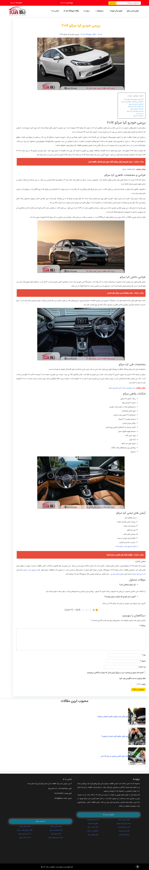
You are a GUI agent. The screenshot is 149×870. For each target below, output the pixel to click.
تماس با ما (55, 10)
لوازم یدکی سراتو (133, 10)
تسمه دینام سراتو (24, 837)
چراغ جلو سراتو (124, 834)
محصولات (100, 10)
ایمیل (143, 661)
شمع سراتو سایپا (118, 574)
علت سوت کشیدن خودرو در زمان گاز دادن (111, 756)
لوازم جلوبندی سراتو (56, 830)
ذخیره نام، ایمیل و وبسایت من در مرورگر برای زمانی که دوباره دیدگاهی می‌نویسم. (115, 672)
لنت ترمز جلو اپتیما (93, 819)
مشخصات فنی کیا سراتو (135, 106)
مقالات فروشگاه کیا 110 (71, 10)
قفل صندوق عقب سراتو (32, 570)
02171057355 (66, 3)
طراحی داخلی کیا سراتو (135, 104)
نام (144, 655)
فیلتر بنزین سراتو (124, 819)
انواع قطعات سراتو (128, 169)
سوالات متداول (137, 116)
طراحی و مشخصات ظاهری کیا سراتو (132, 102)
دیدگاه (143, 625)
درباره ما (86, 10)
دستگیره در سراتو (92, 831)
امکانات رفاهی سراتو (136, 109)
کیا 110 (100, 34)
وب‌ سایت (142, 666)
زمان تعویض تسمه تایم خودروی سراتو (122, 388)
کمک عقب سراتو (93, 827)
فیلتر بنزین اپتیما (124, 831)
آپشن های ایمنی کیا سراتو (134, 111)
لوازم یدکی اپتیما (116, 10)
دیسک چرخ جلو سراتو (56, 837)
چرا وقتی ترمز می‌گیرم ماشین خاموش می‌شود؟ (112, 716)
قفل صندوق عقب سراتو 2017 (125, 546)
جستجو (112, 3)
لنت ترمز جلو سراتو (139, 574)
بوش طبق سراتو (93, 834)
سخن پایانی (139, 114)
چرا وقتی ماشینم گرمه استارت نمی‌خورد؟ (115, 736)
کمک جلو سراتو (56, 833)
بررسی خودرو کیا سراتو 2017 (133, 99)
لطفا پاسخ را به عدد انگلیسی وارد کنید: (132, 678)
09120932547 (16, 3)
